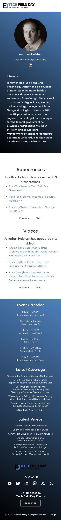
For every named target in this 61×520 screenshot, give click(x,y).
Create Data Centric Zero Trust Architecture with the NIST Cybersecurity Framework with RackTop (33, 251)
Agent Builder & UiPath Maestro (31, 425)
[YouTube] (9, 483)
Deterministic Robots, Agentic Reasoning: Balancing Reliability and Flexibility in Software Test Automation (30, 389)
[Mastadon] (35, 483)
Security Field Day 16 (30, 351)
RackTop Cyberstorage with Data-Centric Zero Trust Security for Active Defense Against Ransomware (31, 276)
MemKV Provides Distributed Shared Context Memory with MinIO (30, 453)
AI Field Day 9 (30, 342)
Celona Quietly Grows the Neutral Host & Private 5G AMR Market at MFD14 (30, 404)
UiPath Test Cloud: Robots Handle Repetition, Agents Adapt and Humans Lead (30, 381)
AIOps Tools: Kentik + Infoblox (30, 410)
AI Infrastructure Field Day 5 (30, 315)
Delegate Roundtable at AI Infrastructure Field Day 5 (30, 439)
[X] (51, 483)
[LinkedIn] (30, 65)
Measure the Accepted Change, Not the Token (30, 376)
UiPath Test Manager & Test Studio (30, 429)
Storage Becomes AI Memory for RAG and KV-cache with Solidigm (30, 446)
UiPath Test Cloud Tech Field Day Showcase (30, 433)
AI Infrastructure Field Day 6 (30, 360)
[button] (55, 6)
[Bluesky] (18, 483)
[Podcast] (43, 483)
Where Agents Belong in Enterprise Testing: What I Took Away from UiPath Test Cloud (30, 397)
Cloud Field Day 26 (30, 324)
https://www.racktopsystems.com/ (30, 59)
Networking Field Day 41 (30, 333)
